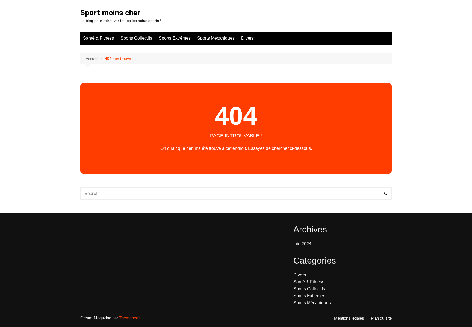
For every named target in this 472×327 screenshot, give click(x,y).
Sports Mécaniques (216, 38)
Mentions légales (349, 318)
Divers (247, 38)
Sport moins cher (110, 12)
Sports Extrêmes (175, 38)
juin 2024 (302, 243)
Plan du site (381, 318)
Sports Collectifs (136, 38)
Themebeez (129, 318)
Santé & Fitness (98, 38)
